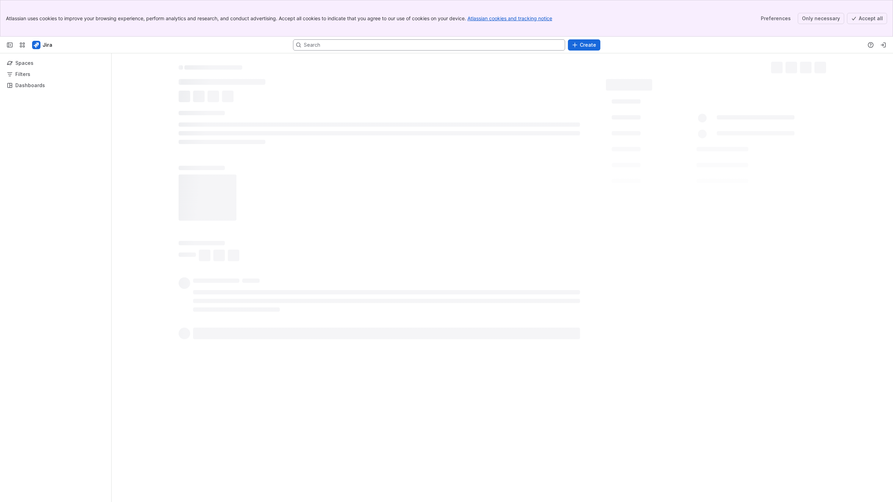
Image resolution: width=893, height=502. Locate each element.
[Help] (870, 45)
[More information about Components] (663, 165)
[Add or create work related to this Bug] (185, 97)
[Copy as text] (588, 360)
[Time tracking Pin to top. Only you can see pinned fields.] (664, 149)
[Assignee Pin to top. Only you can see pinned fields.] (663, 117)
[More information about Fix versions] (661, 180)
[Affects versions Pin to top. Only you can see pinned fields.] (680, 195)
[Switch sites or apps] (22, 45)
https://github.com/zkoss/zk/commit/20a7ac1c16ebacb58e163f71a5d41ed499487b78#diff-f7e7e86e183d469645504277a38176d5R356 (336, 315)
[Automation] (689, 82)
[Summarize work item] (199, 97)
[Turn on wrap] (576, 360)
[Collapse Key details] (174, 114)
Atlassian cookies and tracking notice (509, 18)
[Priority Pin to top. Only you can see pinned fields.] (657, 211)
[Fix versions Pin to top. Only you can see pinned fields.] (669, 180)
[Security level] (809, 66)
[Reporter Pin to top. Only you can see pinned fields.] (661, 133)
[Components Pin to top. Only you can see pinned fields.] (671, 165)
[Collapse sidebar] (9, 45)
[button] (720, 101)
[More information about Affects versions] (672, 196)
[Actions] (823, 66)
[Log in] (883, 45)
